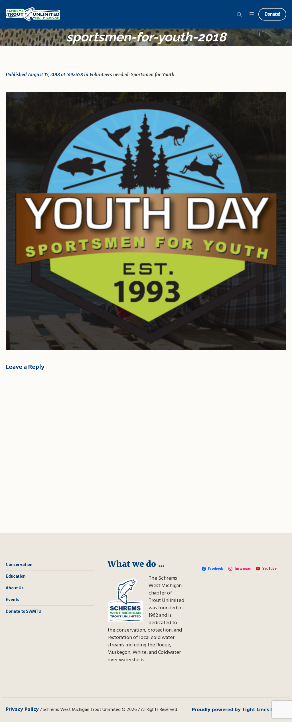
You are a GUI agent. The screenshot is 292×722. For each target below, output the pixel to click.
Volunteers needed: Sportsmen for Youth (132, 74)
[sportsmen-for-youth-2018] (146, 221)
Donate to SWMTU (23, 611)
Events (12, 599)
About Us (14, 587)
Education (15, 576)
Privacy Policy (22, 709)
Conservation (19, 564)
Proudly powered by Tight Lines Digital (239, 710)
